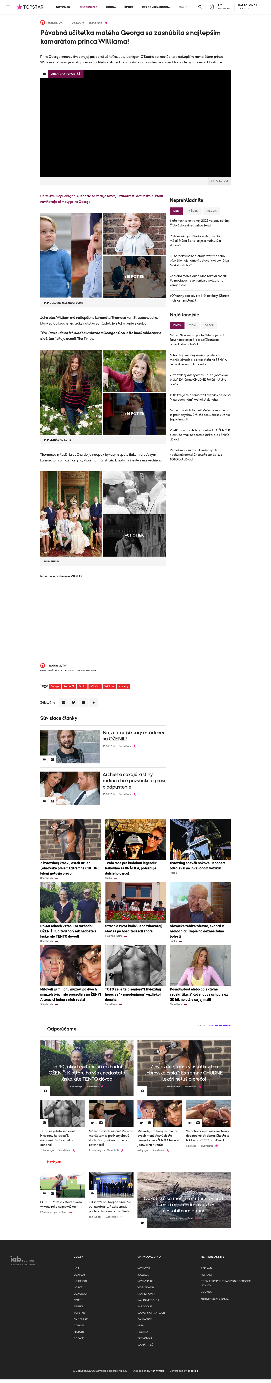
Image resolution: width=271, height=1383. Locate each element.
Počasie (79, 1338)
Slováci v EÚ (145, 1345)
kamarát (69, 686)
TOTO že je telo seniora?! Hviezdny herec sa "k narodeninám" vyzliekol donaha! (200, 397)
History (79, 1332)
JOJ (76, 1268)
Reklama (206, 1268)
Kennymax (157, 1371)
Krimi (140, 1325)
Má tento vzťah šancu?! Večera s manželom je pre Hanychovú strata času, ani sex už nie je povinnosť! (200, 415)
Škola (82, 686)
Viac (182, 7)
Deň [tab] (176, 211)
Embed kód (222, 181)
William (109, 686)
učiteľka (95, 686)
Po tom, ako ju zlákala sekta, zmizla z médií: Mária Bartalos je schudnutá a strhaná (196, 241)
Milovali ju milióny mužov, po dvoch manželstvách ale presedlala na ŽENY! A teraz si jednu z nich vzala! (198, 360)
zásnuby (123, 686)
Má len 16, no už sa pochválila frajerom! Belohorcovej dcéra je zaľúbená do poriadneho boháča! (197, 340)
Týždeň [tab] (192, 211)
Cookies (206, 1292)
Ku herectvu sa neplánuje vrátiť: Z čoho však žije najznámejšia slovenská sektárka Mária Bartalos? (199, 260)
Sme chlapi (81, 1319)
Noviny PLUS (145, 1281)
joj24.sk (143, 1275)
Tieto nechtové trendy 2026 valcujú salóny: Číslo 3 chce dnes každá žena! (200, 223)
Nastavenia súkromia (215, 1299)
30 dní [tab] (209, 325)
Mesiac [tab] (212, 211)
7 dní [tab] (192, 325)
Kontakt (206, 1275)
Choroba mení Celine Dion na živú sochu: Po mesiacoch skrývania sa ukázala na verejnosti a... (198, 280)
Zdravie (79, 1325)
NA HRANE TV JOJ (148, 1300)
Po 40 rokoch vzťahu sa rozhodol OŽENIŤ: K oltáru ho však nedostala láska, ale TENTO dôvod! (200, 435)
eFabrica (192, 1371)
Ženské (78, 1306)
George (55, 686)
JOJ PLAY (79, 1275)
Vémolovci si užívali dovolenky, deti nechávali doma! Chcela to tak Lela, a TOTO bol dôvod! (196, 455)
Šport (129, 7)
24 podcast (144, 1306)
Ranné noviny (146, 1294)
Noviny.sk (63, 7)
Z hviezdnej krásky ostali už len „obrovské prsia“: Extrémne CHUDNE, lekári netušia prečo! (199, 379)
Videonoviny (145, 1287)
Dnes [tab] (177, 325)
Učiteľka (47, 196)
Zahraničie (144, 1319)
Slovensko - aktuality (152, 1313)
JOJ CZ (78, 1287)
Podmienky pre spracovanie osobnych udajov (226, 1283)
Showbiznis (88, 7)
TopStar (79, 1313)
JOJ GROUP (81, 1294)
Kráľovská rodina (156, 7)
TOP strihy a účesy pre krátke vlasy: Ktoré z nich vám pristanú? (199, 298)
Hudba (111, 7)
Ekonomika (144, 1338)
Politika (142, 1332)
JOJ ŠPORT (80, 1281)
